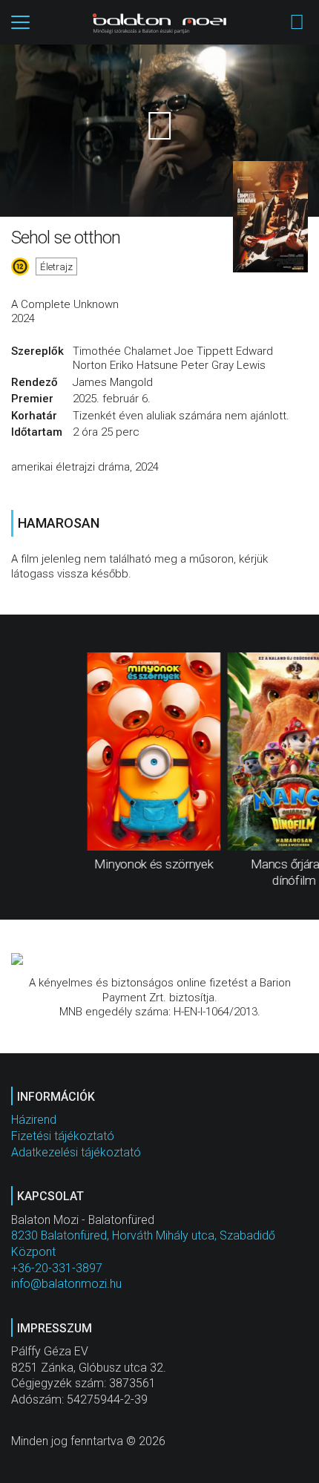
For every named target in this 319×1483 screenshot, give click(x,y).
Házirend (33, 1120)
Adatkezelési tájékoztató (76, 1152)
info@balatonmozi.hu (66, 1284)
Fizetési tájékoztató (62, 1136)
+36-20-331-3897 (56, 1268)
